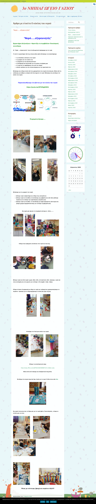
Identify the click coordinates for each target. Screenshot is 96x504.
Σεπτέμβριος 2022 (73, 98)
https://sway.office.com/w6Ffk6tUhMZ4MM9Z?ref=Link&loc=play (37, 367)
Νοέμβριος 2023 (72, 85)
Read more (53, 501)
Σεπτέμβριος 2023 (73, 87)
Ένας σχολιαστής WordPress (75, 50)
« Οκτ (69, 190)
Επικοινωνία (34, 16)
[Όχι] (94, 501)
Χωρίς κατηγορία (72, 120)
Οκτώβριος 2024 (72, 76)
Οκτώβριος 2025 (72, 60)
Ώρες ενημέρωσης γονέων (74, 16)
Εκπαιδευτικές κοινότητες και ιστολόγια (10, 1)
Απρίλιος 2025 (71, 64)
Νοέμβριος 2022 (72, 96)
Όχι (47, 501)
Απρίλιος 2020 (72, 107)
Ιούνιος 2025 (71, 62)
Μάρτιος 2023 (71, 91)
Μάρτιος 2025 (71, 67)
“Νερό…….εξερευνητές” (21, 30)
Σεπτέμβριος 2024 (73, 78)
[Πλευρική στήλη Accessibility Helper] (94, 4)
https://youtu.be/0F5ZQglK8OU (38, 87)
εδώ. (57, 379)
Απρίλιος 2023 (72, 89)
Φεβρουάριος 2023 (73, 94)
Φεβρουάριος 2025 (73, 69)
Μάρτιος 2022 (71, 100)
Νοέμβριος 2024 (72, 73)
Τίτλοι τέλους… (72, 30)
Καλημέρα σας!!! (74, 51)
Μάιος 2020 (71, 105)
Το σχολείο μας (60, 16)
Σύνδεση (23, 1)
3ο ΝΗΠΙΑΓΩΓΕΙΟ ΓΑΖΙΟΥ (48, 8)
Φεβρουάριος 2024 (73, 80)
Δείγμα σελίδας (23, 16)
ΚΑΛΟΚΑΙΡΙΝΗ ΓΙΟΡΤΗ (74, 32)
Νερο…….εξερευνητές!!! (74, 34)
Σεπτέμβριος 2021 (72, 103)
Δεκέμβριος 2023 (72, 82)
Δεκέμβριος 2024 (72, 71)
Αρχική (15, 16)
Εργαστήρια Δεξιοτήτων (74, 118)
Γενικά (70, 116)
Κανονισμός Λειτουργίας (47, 16)
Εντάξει (43, 501)
